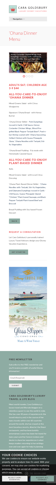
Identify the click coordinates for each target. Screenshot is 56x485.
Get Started (18, 252)
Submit (15, 386)
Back (14, 221)
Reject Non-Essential (15, 479)
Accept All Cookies (42, 479)
